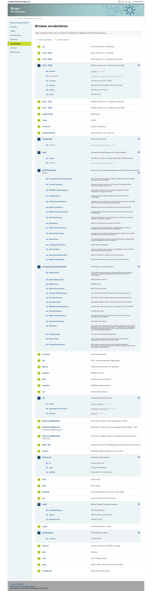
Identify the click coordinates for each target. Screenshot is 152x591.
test (44, 552)
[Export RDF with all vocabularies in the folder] (139, 65)
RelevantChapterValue (57, 344)
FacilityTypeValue (55, 311)
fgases (45, 367)
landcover (46, 457)
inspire (45, 451)
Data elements (15, 35)
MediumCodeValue (56, 207)
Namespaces (15, 52)
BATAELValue (54, 284)
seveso (45, 546)
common (46, 127)
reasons (52, 90)
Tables (12, 31)
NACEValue (53, 326)
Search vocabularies (45, 40)
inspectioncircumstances (58, 409)
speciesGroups (54, 519)
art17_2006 (47, 65)
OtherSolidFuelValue (56, 233)
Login (122, 1)
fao (43, 361)
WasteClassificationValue (58, 255)
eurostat (46, 354)
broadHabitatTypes (55, 510)
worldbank (47, 571)
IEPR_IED (46, 445)
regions (51, 515)
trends (51, 94)
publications (47, 533)
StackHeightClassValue (57, 245)
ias (43, 392)
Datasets (13, 27)
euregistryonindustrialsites (54, 267)
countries (52, 81)
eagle (51, 468)
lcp (43, 498)
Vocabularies (15, 44)
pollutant (52, 413)
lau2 (44, 486)
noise (44, 526)
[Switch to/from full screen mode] (129, 1)
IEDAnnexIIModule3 (51, 427)
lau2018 (45, 492)
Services (13, 48)
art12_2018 (47, 59)
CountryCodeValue (55, 184)
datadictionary (48, 133)
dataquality (47, 139)
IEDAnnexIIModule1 (51, 421)
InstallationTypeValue (56, 321)
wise (44, 565)
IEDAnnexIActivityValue (57, 316)
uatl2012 (52, 472)
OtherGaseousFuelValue (57, 228)
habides (46, 385)
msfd (44, 504)
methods (52, 85)
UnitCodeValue (54, 249)
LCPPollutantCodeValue (57, 202)
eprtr (44, 152)
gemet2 (45, 373)
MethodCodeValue (55, 217)
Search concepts (63, 40)
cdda (44, 120)
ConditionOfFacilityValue (58, 293)
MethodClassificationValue (58, 212)
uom (44, 558)
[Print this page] (126, 1)
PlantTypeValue (54, 334)
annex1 (51, 404)
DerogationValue (55, 302)
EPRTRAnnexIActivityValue (59, 306)
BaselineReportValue (56, 280)
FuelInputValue (54, 196)
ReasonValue (53, 239)
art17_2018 (47, 108)
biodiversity (47, 114)
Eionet (20, 18)
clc (50, 463)
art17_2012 (47, 102)
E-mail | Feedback (17, 584)
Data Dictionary (28, 18)
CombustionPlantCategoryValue (60, 179)
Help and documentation (19, 23)
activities (52, 71)
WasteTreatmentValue (56, 259)
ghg (44, 379)
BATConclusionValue (56, 289)
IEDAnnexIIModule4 (51, 436)
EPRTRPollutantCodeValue (59, 190)
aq (43, 47)
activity (51, 158)
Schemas (13, 39)
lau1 (44, 479)
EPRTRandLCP (49, 170)
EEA (20, 1)
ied (43, 398)
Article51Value (54, 273)
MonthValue (53, 223)
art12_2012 (47, 53)
